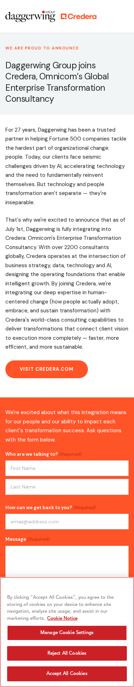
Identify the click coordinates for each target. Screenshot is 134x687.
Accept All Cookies (66, 673)
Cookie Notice (62, 618)
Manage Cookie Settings (67, 632)
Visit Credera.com (47, 369)
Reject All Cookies (67, 653)
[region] (67, 632)
